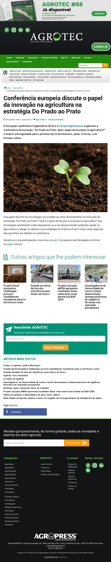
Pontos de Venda (49, 57)
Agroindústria (79, 71)
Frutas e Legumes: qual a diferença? (21, 365)
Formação (70, 74)
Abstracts (76, 57)
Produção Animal (93, 77)
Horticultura (15, 77)
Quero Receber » (56, 347)
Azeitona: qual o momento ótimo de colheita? (26, 388)
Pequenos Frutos (58, 77)
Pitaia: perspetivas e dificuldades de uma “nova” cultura (31, 395)
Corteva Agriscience (71, 126)
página (10, 244)
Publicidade (46, 471)
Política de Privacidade (50, 474)
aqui (55, 240)
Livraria (87, 57)
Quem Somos (13, 61)
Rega (11, 80)
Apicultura (15, 74)
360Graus (63, 557)
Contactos (27, 61)
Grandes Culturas (84, 74)
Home (9, 57)
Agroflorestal (64, 71)
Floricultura (44, 74)
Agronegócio (94, 71)
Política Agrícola (76, 77)
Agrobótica (50, 71)
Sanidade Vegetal (23, 80)
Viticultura (38, 80)
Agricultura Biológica (33, 71)
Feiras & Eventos (28, 74)
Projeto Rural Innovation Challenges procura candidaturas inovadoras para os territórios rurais (51, 369)
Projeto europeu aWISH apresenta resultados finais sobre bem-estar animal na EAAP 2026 (67, 292)
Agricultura (15, 71)
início (8, 88)
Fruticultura (58, 74)
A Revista (20, 57)
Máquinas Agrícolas (13, 507)
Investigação (29, 77)
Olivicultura (43, 77)
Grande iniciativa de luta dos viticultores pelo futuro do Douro (40, 289)
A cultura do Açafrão (13, 379)
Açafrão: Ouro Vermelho (15, 375)
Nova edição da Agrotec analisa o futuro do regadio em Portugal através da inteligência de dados (52, 398)
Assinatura (33, 57)
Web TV (64, 57)
